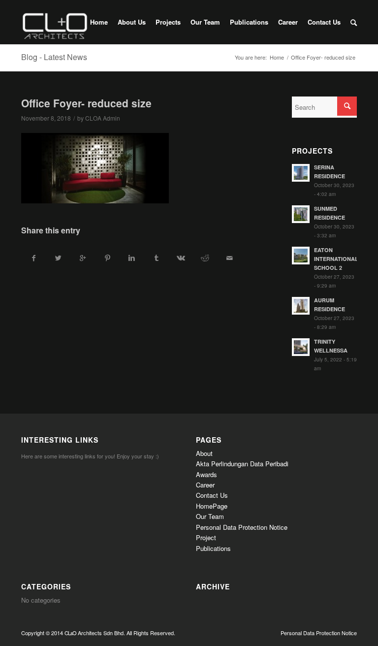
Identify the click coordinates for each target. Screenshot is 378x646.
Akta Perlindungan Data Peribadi (242, 463)
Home (277, 57)
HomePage (211, 506)
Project (206, 537)
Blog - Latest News (54, 57)
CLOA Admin (102, 118)
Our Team (210, 516)
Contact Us (212, 495)
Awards (206, 474)
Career (205, 484)
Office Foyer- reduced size (86, 103)
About (204, 453)
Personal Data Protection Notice (241, 527)
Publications (213, 548)
